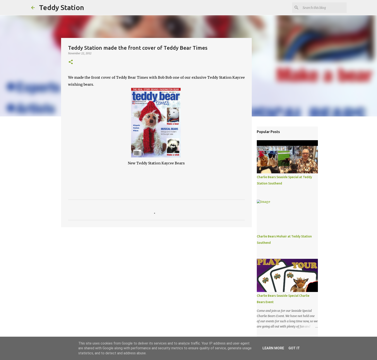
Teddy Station (61, 7)
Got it (294, 348)
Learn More (273, 348)
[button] (70, 62)
